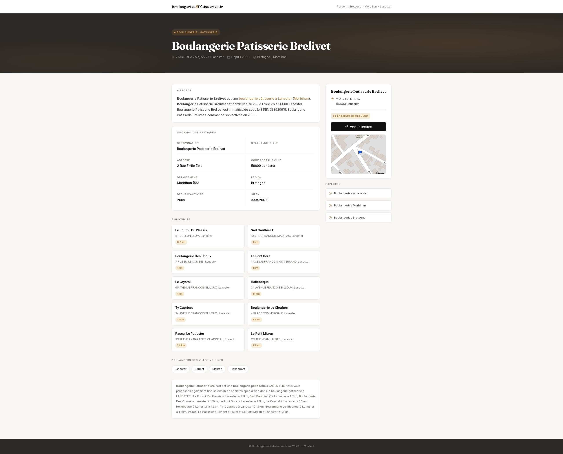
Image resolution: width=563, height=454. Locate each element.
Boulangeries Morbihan (350, 205)
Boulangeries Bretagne (350, 217)
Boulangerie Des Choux (193, 256)
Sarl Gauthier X (262, 230)
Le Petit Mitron (262, 333)
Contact (309, 446)
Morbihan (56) (188, 183)
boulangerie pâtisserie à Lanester (265, 98)
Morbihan (371, 6)
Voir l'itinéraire (361, 126)
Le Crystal (183, 282)
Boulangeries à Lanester (351, 193)
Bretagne (355, 6)
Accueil (341, 6)
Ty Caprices (184, 307)
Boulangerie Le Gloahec (269, 307)
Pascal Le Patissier (189, 333)
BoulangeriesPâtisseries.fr (197, 6)
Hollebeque (260, 282)
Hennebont (238, 369)
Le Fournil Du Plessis (191, 230)
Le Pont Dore (261, 256)
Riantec (217, 369)
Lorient (199, 369)
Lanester (385, 6)
